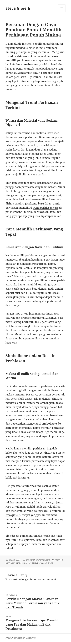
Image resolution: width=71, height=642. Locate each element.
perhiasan (42, 562)
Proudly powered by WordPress (21, 637)
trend (50, 562)
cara (34, 562)
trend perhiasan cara (45, 207)
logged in (27, 579)
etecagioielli (13, 515)
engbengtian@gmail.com (38, 559)
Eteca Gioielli (18, 8)
